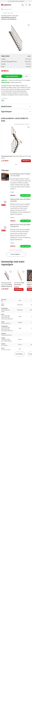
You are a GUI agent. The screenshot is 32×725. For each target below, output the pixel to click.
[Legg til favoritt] (28, 25)
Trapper (5, 13)
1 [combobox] (26, 76)
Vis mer (12, 192)
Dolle (2, 100)
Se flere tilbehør (15, 254)
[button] (16, 61)
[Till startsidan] (6, 5)
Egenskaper (6, 111)
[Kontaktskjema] (22, 4)
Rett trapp (10, 13)
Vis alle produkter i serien (21, 124)
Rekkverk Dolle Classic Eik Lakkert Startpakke (20, 200)
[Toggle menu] (30, 5)
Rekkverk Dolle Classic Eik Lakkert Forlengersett (20, 225)
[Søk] (2, 9)
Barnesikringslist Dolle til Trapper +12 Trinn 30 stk (20, 174)
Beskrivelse (6, 106)
